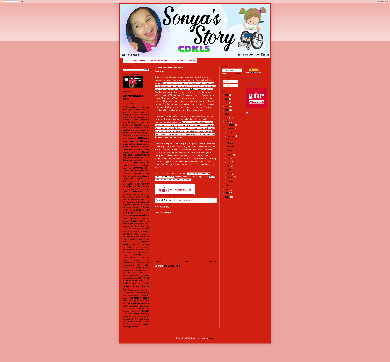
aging (125, 122)
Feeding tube (136, 173)
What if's (126, 321)
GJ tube (140, 181)
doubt (136, 160)
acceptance (126, 120)
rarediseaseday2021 (128, 265)
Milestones (133, 218)
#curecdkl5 (145, 107)
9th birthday (136, 117)
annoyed (146, 125)
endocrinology (127, 163)
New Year (145, 228)
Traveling (136, 313)
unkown (141, 316)
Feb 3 (129, 173)
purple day (145, 257)
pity (138, 252)
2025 (227, 98)
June (229, 162)
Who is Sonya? (144, 321)
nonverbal (146, 231)
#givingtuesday (140, 109)
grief (137, 183)
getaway (131, 181)
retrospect (138, 270)
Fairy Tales (126, 171)
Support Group (139, 306)
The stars (230, 139)
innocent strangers (135, 197)
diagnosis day (144, 157)
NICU (129, 231)
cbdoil (131, 138)
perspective (140, 249)
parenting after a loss (132, 244)
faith (131, 170)
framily (125, 178)
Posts (227, 81)
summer (125, 305)
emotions (145, 160)
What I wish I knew (141, 319)
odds (147, 234)
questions (137, 260)
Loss (124, 215)
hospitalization (137, 191)
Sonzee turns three (142, 292)
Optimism (129, 236)
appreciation (139, 127)
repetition (138, 268)
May (229, 165)
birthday (138, 132)
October (230, 132)
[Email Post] (179, 200)
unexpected (126, 316)
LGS (124, 210)
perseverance (131, 250)
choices (139, 144)
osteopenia (135, 237)
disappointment (128, 160)
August (230, 154)
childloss (132, 144)
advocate (146, 120)
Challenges (144, 141)
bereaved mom (144, 130)
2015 (227, 197)
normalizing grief (130, 233)
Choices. (230, 150)
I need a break (138, 194)
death (130, 154)
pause (141, 247)
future (146, 178)
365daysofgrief (128, 114)
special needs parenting (136, 299)
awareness (126, 129)
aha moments (132, 122)
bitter (130, 135)
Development (135, 157)
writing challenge (143, 324)
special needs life (135, 297)
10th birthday (133, 112)
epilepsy (135, 162)
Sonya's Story (131, 286)
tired (124, 313)
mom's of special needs (130, 223)
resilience (146, 268)
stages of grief (143, 300)
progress (133, 257)
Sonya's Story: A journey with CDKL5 (255, 78)
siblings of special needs (136, 279)
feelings (145, 173)
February (231, 177)
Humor (147, 192)
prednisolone (145, 252)
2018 (227, 185)
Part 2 (137, 247)
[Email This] (184, 200)
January (230, 181)
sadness (125, 275)
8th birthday (126, 117)
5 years (136, 115)
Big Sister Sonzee (128, 133)
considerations (127, 149)
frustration (138, 178)
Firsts (141, 176)
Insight (146, 196)
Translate (238, 73)
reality (138, 265)
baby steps (134, 130)
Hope (147, 189)
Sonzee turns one (131, 293)
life (127, 210)
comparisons (135, 146)
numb (139, 234)
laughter (146, 205)
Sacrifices (146, 273)
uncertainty (145, 313)
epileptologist (135, 165)
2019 (227, 121)
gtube (143, 186)
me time (138, 215)
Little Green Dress (143, 213)
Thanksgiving (140, 308)
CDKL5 (140, 138)
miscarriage (140, 218)
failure (146, 168)
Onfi (124, 237)
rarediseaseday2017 (128, 262)
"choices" (230, 143)
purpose (125, 260)
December (231, 124)
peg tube (146, 247)
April (229, 169)
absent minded (144, 117)
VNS (132, 319)
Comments (229, 85)
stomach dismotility (130, 303)
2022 (227, 110)
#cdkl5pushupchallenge (130, 107)
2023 (147, 112)
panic (125, 241)
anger (125, 124)
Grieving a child (133, 186)
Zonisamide (135, 327)
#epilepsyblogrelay (129, 109)
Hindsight (134, 189)
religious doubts (128, 268)
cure (131, 152)
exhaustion (145, 165)
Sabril (129, 273)
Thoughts (145, 310)
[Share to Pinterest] (192, 200)
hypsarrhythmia (127, 194)
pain (138, 239)
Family (143, 170)
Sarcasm (131, 275)
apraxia (147, 127)
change (125, 144)
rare (147, 260)
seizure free (139, 275)
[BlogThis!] (186, 200)
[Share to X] (188, 200)
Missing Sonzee (137, 220)
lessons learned (137, 207)
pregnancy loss (128, 255)
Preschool (146, 255)
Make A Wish (132, 215)
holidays (141, 189)
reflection (145, 265)
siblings (140, 277)
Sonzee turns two (128, 295)
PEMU (124, 249)
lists (135, 213)
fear (124, 173)
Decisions (140, 154)
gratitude (131, 184)
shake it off (126, 278)
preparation (138, 255)
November (231, 128)
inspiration (126, 199)
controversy (138, 149)
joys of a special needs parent (137, 202)
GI (136, 181)
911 (131, 117)
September (231, 136)
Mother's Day (139, 226)
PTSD (138, 257)
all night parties (143, 122)
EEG (140, 160)
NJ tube (134, 231)
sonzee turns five (135, 290)
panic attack (134, 242)
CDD (135, 138)
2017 (227, 189)
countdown (126, 152)
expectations (127, 168)
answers (125, 127)
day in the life (139, 152)
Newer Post (159, 261)
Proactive (126, 257)
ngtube (125, 231)
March (230, 173)
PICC (134, 252)
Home (186, 261)
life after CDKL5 (137, 209)
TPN (129, 313)
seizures (146, 275)
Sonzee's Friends (139, 295)
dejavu (125, 157)
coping (146, 149)
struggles (146, 303)
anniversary (138, 124)
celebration (134, 141)
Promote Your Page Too (252, 83)
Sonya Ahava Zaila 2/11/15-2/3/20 (133, 97)
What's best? (134, 321)
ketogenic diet (135, 205)
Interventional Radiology (138, 199)
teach (125, 308)
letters (146, 207)
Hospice (125, 191)
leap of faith (127, 207)
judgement (126, 204)
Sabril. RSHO (137, 273)
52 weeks (141, 115)
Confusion (145, 146)
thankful (131, 308)
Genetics (125, 181)
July (229, 158)
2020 (142, 112)
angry (130, 125)
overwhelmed (132, 239)
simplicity (141, 280)
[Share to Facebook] (190, 200)
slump (134, 283)
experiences (138, 167)
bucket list (139, 135)
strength (140, 303)
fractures (146, 176)
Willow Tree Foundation (130, 324)
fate (147, 170)
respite (132, 270)
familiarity (137, 170)
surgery (146, 306)
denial (129, 157)
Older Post (212, 261)
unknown (134, 316)
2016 (227, 193)
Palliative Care (144, 239)
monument (130, 226)
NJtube (140, 231)
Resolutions (126, 270)
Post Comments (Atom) (172, 265)
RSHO (144, 270)
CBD (128, 139)
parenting (145, 241)
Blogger (211, 338)
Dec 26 (135, 155)
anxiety (131, 127)
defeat (146, 154)
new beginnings (134, 229)
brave (133, 135)
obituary (143, 234)
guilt (128, 189)
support (131, 306)
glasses (125, 184)
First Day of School (133, 176)
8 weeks (146, 115)
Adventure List (137, 120)
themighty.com (135, 311)
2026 (227, 95)
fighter (125, 176)
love (127, 215)
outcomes (142, 236)
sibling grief (133, 278)
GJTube (146, 181)
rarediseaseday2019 (143, 262)
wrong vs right (127, 327)
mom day (146, 221)
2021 (227, 114)
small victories (144, 283)
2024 (227, 102)
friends (131, 178)
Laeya (141, 205)
